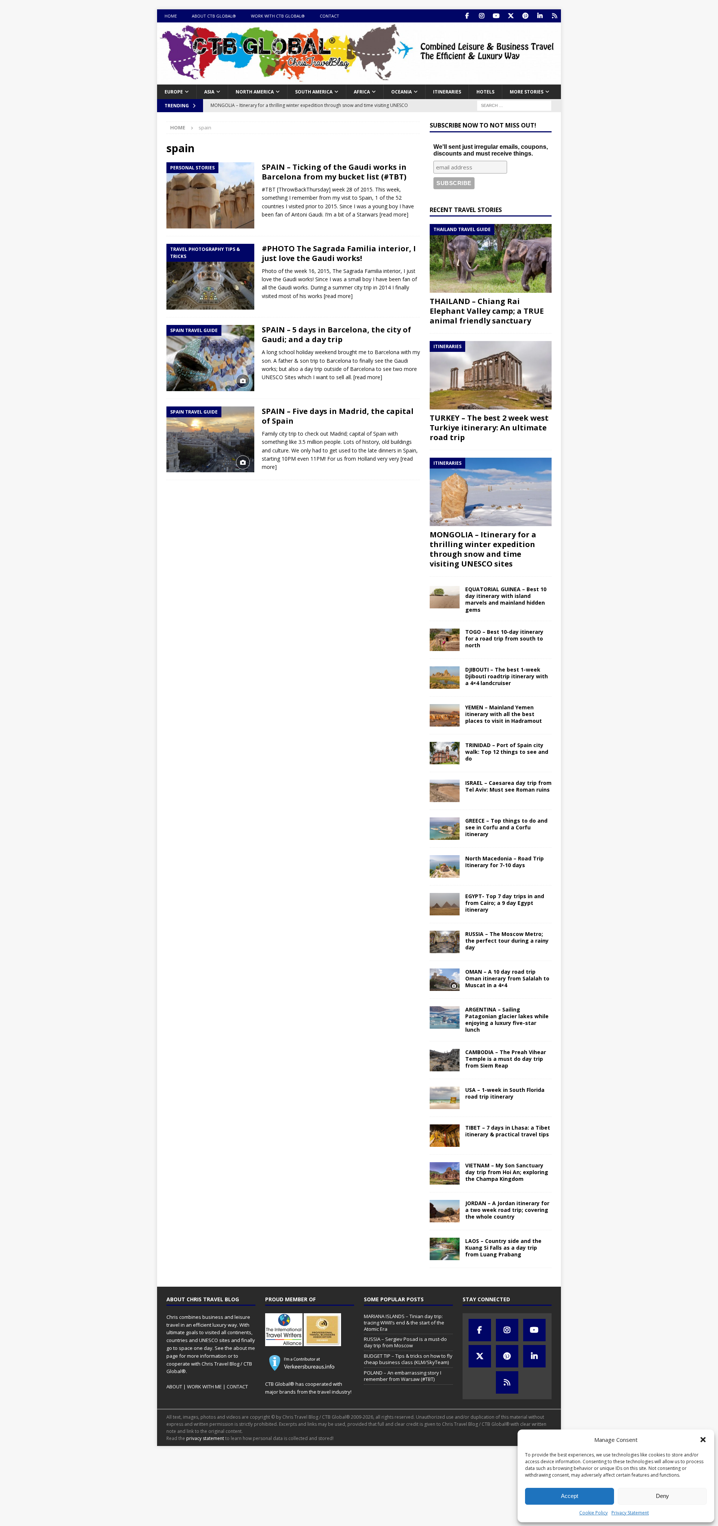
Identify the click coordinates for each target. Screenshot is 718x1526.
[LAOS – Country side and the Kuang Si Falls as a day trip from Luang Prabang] (445, 1249)
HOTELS (485, 92)
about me (244, 1348)
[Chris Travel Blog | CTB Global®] (359, 79)
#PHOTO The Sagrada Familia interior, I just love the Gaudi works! (339, 253)
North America (255, 92)
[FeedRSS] (554, 15)
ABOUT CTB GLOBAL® (214, 16)
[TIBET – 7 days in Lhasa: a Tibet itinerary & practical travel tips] (445, 1135)
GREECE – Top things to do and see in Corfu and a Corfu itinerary (506, 827)
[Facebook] (466, 15)
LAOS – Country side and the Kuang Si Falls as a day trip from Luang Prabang (503, 1247)
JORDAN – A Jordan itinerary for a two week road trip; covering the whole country (507, 1210)
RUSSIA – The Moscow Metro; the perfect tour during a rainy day (507, 940)
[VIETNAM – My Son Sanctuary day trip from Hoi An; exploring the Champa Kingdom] (445, 1173)
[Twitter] (510, 15)
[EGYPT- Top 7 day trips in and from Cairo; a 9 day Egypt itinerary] (445, 904)
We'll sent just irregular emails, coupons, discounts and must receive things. (490, 150)
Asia (209, 92)
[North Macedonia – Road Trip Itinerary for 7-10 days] (445, 866)
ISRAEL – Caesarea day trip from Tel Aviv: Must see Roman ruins (508, 786)
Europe (174, 92)
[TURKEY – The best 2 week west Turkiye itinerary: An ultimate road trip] (491, 375)
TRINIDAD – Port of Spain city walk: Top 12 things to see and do (506, 751)
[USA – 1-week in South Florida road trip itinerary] (445, 1098)
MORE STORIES (526, 92)
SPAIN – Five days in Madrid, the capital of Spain (338, 416)
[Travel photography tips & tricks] (210, 277)
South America (313, 92)
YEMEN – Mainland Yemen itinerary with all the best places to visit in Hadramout (503, 714)
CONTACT (329, 16)
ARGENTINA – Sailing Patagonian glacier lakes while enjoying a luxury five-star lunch (507, 1020)
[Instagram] (481, 15)
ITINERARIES (447, 92)
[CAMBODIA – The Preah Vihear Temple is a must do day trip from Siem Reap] (445, 1060)
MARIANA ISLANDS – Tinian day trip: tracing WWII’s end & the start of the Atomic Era (404, 1322)
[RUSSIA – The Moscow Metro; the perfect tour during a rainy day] (445, 942)
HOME (171, 16)
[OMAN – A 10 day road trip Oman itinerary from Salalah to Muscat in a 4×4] (445, 979)
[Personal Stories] (210, 195)
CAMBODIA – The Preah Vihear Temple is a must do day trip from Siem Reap (505, 1058)
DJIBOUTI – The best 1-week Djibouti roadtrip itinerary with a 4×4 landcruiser (506, 676)
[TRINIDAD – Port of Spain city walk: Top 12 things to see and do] (445, 753)
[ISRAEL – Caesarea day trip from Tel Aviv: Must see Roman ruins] (445, 791)
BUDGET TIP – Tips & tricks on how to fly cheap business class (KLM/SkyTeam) (408, 1359)
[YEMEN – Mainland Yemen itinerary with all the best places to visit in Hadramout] (445, 715)
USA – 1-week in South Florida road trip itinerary (504, 1093)
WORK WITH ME (204, 1386)
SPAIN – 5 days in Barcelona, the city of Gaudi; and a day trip (336, 334)
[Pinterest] (525, 15)
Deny (662, 1496)
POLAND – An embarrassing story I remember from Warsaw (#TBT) (402, 1375)
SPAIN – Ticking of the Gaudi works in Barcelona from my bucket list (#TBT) (334, 172)
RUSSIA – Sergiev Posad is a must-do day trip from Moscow (405, 1342)
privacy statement (205, 1438)
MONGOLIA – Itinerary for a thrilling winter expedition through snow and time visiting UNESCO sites (483, 549)
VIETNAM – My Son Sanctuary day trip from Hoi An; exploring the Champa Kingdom (506, 1172)
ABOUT (174, 1386)
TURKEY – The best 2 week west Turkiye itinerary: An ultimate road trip (489, 427)
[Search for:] (514, 104)
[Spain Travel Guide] (210, 358)
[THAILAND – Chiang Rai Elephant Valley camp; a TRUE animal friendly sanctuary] (491, 258)
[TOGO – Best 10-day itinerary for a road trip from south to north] (445, 640)
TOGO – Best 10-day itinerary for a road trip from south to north (504, 638)
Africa (362, 92)
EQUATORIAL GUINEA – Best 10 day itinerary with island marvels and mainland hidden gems (505, 599)
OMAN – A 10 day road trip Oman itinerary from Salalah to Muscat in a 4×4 (507, 978)
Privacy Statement (630, 1513)
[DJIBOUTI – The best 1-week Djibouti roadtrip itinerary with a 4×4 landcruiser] (445, 677)
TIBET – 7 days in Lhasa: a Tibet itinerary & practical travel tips (507, 1131)
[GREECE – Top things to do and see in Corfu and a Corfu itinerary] (445, 828)
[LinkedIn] (539, 15)
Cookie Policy (593, 1513)
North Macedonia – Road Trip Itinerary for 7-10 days (504, 862)
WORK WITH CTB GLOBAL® (278, 16)
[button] (703, 1439)
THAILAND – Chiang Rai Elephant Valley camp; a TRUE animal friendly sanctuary (487, 311)
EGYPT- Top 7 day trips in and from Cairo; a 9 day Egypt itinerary (504, 903)
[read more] (394, 214)
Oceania (401, 92)
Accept (569, 1496)
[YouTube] (496, 15)
